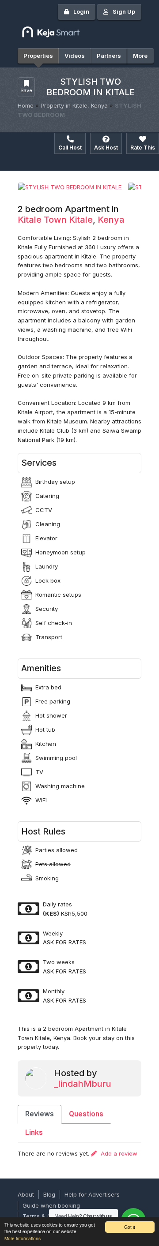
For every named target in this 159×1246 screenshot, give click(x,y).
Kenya (111, 219)
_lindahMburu (82, 1083)
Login (81, 11)
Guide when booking (51, 1205)
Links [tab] (34, 1132)
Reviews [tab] (39, 1114)
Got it (129, 1227)
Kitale (81, 219)
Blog (49, 1194)
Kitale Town (42, 219)
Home (26, 105)
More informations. (23, 1238)
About (26, 1194)
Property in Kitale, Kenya (74, 105)
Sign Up (124, 11)
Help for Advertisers (92, 1194)
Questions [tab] (86, 1114)
